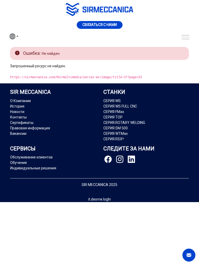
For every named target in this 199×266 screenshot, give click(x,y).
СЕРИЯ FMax (113, 112)
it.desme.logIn (99, 199)
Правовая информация (30, 128)
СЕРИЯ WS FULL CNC (120, 106)
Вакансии (18, 133)
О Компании (20, 101)
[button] (14, 37)
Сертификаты (21, 123)
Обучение (18, 163)
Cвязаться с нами (99, 25)
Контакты (18, 117)
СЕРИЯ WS (112, 101)
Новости (17, 112)
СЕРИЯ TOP (113, 117)
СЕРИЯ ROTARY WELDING (124, 123)
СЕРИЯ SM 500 (115, 128)
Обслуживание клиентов (31, 157)
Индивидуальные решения (33, 168)
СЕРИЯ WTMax (115, 133)
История (17, 106)
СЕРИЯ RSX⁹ (113, 139)
